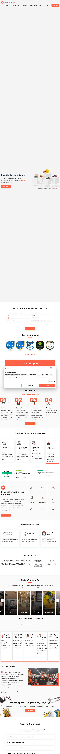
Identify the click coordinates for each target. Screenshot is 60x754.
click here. (55, 188)
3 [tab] (28, 354)
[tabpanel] (10, 345)
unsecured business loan (14, 499)
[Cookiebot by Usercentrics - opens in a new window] (50, 368)
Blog (40, 5)
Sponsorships (47, 5)
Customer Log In (33, 5)
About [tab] (7, 5)
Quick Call (19, 408)
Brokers (24, 5)
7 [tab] (34, 354)
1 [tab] (25, 354)
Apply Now (55, 5)
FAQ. (38, 731)
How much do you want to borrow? (14, 312)
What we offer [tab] (15, 5)
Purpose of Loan (10, 320)
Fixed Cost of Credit (35, 312)
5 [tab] (31, 354)
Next (6, 352)
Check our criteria (30, 423)
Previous (6, 339)
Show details (50, 381)
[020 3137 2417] (14, 2)
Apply (3, 408)
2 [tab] (27, 354)
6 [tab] (32, 354)
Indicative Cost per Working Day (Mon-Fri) (40, 320)
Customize (29, 385)
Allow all (47, 385)
